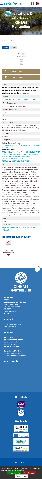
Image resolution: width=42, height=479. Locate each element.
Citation (13, 47)
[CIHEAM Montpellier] (21, 282)
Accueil (4, 41)
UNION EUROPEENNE (10, 159)
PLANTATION (33, 154)
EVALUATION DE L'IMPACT (18, 154)
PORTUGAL (6, 161)
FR (32, 3)
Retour (11, 41)
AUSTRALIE (15, 161)
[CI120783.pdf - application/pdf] (8, 242)
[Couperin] (21, 448)
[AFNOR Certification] (21, 404)
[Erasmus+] (21, 435)
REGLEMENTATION (28, 156)
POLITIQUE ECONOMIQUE (11, 156)
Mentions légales (21, 462)
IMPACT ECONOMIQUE (25, 152)
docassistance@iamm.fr (12, 324)
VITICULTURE (10, 152)
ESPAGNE (29, 159)
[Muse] (21, 428)
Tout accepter (15, 473)
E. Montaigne (7, 100)
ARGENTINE (24, 161)
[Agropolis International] (21, 441)
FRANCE (22, 159)
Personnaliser (21, 476)
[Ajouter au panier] (6, 71)
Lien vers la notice (17, 77)
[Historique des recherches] (21, 3)
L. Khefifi (32, 100)
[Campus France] (21, 412)
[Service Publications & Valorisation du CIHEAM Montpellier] (8, 13)
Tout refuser (29, 473)
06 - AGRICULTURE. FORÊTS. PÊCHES (15, 145)
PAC (3, 152)
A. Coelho (16, 100)
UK (37, 3)
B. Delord (24, 100)
